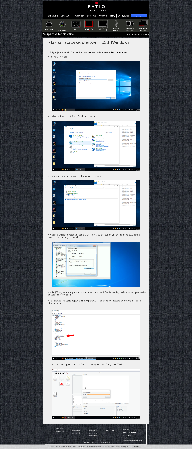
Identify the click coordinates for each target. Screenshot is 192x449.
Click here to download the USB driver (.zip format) (102, 52)
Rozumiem (136, 447)
